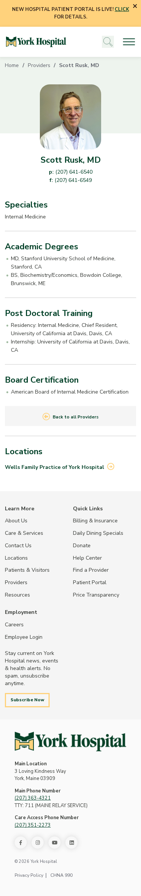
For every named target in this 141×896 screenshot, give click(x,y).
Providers (39, 65)
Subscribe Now (27, 700)
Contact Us (18, 545)
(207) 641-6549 (73, 180)
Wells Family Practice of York (54, 467)
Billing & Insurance (95, 520)
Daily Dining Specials (98, 533)
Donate (82, 545)
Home (12, 65)
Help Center (87, 558)
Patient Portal (89, 582)
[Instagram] (38, 842)
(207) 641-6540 (73, 172)
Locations (16, 558)
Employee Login (23, 637)
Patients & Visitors (27, 570)
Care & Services (24, 533)
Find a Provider (91, 570)
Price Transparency (96, 594)
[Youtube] (55, 842)
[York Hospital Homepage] (70, 741)
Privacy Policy (29, 875)
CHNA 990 (61, 875)
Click (122, 9)
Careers (14, 624)
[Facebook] (21, 842)
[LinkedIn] (71, 842)
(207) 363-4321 (33, 798)
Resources (17, 594)
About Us (16, 520)
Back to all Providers (76, 417)
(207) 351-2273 (33, 825)
